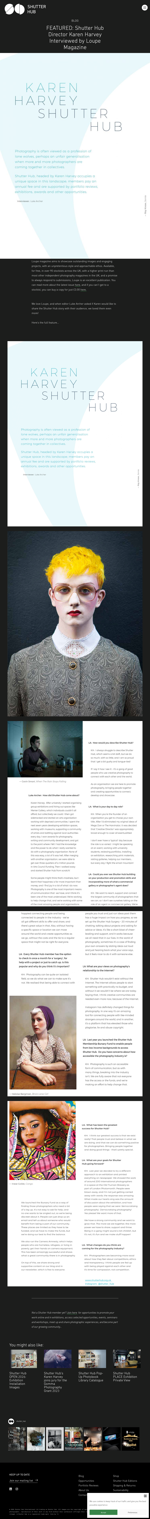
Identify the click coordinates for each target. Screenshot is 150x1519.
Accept (103, 1512)
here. (83, 289)
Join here (72, 1312)
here (77, 284)
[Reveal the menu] (145, 8)
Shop (116, 1476)
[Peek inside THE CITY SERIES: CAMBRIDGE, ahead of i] (17, 1439)
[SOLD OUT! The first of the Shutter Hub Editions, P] (36, 1439)
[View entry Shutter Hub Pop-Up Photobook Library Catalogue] (92, 1359)
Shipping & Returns (124, 1485)
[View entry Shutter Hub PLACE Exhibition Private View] (127, 1359)
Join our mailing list (21, 1480)
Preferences (132, 1512)
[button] (145, 1496)
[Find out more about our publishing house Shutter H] (111, 1439)
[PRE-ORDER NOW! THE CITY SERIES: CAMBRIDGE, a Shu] (55, 1439)
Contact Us (85, 1495)
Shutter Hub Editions (125, 1480)
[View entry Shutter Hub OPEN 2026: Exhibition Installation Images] (23, 1359)
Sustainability (120, 1490)
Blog (75, 20)
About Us (84, 1490)
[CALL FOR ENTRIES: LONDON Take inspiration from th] (74, 1439)
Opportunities (86, 1480)
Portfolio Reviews (88, 1485)
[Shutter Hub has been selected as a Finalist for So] (130, 1439)
